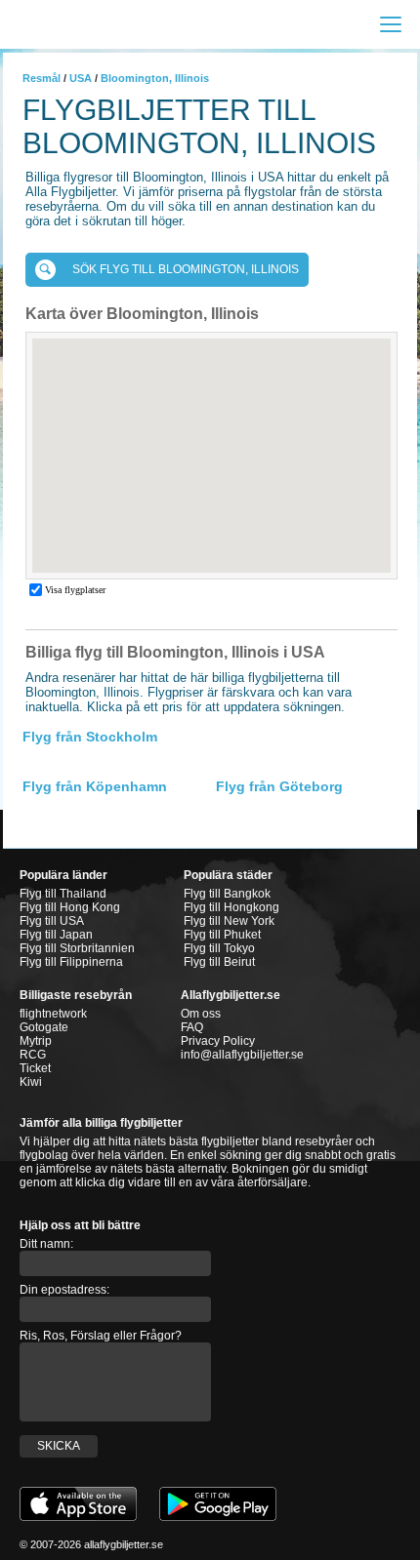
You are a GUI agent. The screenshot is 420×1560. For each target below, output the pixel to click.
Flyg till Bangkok (227, 893)
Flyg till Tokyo (219, 948)
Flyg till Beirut (219, 962)
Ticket (35, 1068)
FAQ (192, 1027)
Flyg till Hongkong (231, 907)
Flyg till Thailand (63, 893)
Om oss (201, 1013)
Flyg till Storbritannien (77, 948)
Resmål (41, 78)
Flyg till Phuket (222, 934)
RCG (33, 1054)
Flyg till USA (52, 921)
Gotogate (44, 1027)
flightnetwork (53, 1013)
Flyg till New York (229, 921)
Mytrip (36, 1041)
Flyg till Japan (56, 934)
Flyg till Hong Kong (70, 907)
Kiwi (31, 1082)
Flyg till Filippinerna (71, 962)
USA (80, 78)
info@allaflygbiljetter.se (242, 1054)
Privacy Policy (218, 1041)
